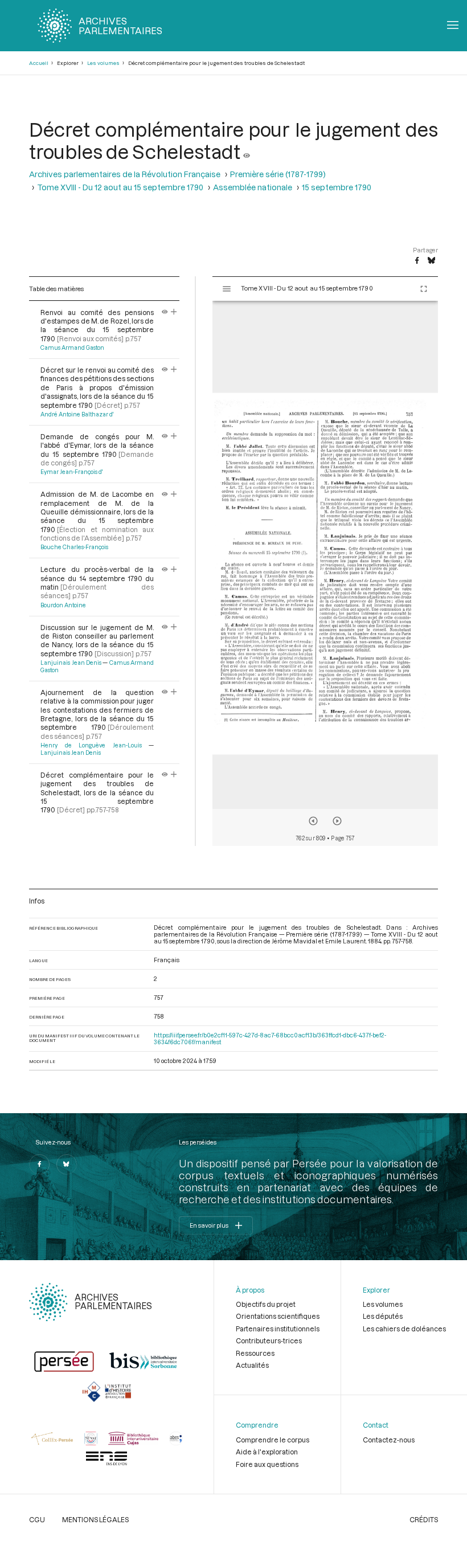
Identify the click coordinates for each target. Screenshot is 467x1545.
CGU (37, 1519)
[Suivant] (337, 821)
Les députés (383, 1316)
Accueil (38, 63)
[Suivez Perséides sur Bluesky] (66, 1164)
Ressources (255, 1353)
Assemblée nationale (252, 187)
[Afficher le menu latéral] (227, 289)
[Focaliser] (174, 312)
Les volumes (103, 63)
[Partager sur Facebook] (417, 261)
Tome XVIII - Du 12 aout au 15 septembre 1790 (120, 187)
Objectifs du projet (266, 1304)
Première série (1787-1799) (278, 174)
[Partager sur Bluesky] (431, 261)
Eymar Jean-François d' (71, 471)
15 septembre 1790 (336, 187)
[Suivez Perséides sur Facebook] (39, 1164)
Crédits (423, 1519)
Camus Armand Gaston (72, 347)
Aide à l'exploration (267, 1452)
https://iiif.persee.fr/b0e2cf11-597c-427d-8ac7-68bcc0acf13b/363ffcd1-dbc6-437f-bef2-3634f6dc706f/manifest (270, 1038)
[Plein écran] (424, 289)
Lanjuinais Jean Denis (70, 662)
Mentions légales (95, 1519)
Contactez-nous (389, 1440)
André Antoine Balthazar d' (76, 414)
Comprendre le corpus (272, 1440)
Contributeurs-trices (269, 1340)
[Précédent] (313, 821)
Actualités (252, 1365)
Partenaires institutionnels (277, 1329)
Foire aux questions (267, 1464)
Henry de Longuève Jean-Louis (90, 745)
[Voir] (246, 151)
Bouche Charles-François (74, 546)
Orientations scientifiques (277, 1316)
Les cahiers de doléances (404, 1329)
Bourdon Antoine (63, 605)
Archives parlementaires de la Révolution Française (124, 174)
